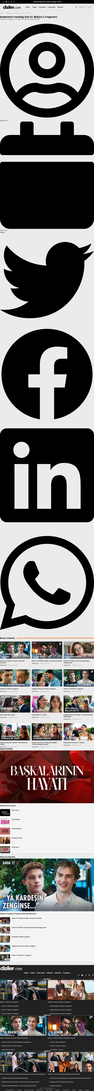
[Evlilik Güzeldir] (5, 831)
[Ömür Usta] (5, 849)
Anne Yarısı (15, 810)
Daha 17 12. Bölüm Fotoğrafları (10, 1006)
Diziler (28, 7)
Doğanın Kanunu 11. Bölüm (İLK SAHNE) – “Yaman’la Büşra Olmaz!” (45, 743)
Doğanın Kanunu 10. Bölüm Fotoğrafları (61, 1006)
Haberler (60, 7)
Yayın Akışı (42, 7)
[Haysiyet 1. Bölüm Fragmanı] (15, 677)
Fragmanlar (52, 7)
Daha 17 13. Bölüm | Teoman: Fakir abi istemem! (12, 662)
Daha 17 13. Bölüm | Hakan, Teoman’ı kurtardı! (47, 661)
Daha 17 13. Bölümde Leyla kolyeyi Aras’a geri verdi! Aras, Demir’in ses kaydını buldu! (23, 1074)
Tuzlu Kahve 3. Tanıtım (39, 715)
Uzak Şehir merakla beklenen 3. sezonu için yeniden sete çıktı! (19, 1086)
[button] (47, 280)
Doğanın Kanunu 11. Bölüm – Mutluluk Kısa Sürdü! (13, 743)
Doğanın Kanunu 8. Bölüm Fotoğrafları (60, 1013)
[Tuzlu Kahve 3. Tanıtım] (47, 704)
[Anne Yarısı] (5, 812)
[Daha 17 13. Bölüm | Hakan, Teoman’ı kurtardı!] (47, 650)
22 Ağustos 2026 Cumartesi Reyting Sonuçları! (15, 1078)
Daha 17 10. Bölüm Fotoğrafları (10, 1013)
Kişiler (35, 7)
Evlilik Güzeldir (16, 829)
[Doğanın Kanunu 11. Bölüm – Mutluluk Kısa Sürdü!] (15, 731)
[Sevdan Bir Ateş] (5, 840)
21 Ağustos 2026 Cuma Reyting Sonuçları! (61, 1082)
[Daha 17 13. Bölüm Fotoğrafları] (23, 990)
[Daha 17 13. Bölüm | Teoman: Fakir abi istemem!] (15, 650)
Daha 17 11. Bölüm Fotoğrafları (10, 1010)
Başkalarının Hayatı (8, 806)
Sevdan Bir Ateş (17, 838)
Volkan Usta (3, 665)
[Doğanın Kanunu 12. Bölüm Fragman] (47, 677)
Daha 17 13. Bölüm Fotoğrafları (9, 1002)
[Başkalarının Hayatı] (47, 776)
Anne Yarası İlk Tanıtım (7, 715)
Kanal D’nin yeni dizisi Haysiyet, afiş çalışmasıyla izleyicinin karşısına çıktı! (70, 1078)
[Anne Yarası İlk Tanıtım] (15, 704)
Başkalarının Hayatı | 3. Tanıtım (74, 743)
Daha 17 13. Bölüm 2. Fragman (73, 689)
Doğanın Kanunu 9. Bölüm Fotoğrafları (60, 1010)
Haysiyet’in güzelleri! (56, 1086)
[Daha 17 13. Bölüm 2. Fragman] (79, 677)
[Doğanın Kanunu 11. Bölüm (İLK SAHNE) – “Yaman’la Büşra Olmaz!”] (47, 731)
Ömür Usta (15, 847)
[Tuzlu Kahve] (5, 821)
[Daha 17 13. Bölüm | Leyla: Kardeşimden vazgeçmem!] (79, 650)
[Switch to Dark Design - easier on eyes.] (76, 7)
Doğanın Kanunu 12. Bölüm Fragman (44, 689)
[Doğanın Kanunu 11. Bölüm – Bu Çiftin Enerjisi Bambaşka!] (79, 704)
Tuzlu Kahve (16, 819)
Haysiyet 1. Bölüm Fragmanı (9, 689)
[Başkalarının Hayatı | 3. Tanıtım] (79, 731)
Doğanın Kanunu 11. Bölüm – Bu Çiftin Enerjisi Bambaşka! (78, 715)
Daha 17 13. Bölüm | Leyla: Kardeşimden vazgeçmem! (76, 662)
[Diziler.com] (12, 7)
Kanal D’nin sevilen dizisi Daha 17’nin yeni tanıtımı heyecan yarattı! (20, 1082)
